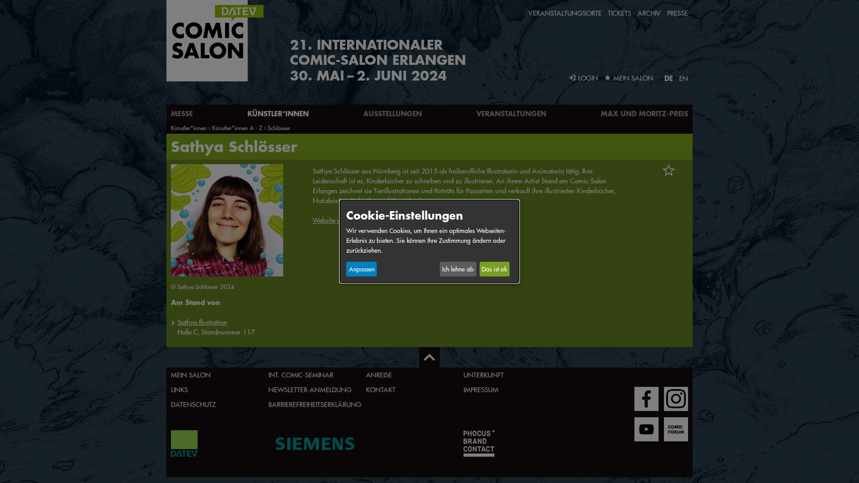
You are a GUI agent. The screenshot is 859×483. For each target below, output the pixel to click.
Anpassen (361, 269)
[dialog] (429, 241)
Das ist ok (494, 269)
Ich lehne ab (458, 269)
